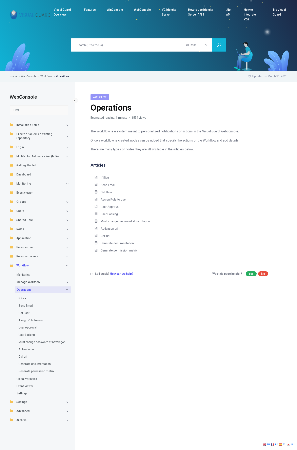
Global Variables (27, 378)
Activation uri (27, 349)
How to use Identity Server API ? (200, 12)
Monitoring (23, 183)
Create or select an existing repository (34, 136)
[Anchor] (108, 165)
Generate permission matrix (36, 371)
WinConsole (115, 9)
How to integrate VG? (250, 14)
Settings (22, 393)
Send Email (26, 305)
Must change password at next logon (42, 342)
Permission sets (27, 256)
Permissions (25, 247)
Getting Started (26, 165)
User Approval (28, 327)
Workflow (22, 265)
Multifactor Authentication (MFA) (37, 156)
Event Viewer (25, 386)
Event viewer (24, 192)
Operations (24, 289)
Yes (251, 273)
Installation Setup (27, 125)
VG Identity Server (169, 12)
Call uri (23, 356)
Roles (20, 229)
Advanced (23, 411)
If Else (22, 298)
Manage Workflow (28, 282)
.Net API (228, 12)
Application (23, 238)
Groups (21, 201)
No (263, 273)
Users (20, 210)
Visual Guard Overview (62, 12)
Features (90, 9)
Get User (24, 313)
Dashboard (23, 174)
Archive (21, 420)
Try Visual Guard (279, 12)
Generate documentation (35, 363)
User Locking (27, 334)
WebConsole (142, 9)
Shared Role (24, 220)
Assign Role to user (31, 320)
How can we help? (121, 273)
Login (20, 147)
